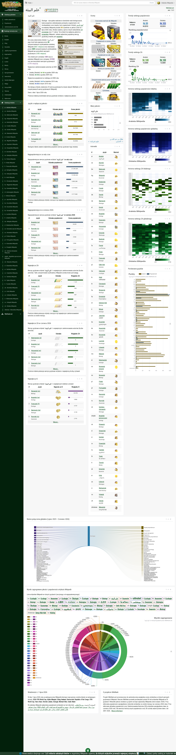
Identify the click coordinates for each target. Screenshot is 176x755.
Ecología (33, 598)
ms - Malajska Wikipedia (11, 221)
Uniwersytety (8, 95)
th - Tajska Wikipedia (10, 280)
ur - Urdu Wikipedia (10, 291)
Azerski (101, 163)
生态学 (103, 602)
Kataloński (102, 182)
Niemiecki (102, 201)
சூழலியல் (67, 609)
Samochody (8, 76)
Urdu (100, 475)
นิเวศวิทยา (124, 602)
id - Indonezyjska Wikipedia (12, 192)
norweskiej (45, 34)
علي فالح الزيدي (45, 710)
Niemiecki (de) (36, 192)
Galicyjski (102, 265)
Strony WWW (8, 87)
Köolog (52, 613)
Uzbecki (101, 482)
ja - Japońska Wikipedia (11, 199)
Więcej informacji (117, 711)
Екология (148, 602)
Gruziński (102, 322)
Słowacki (102, 424)
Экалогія (152, 609)
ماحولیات (109, 609)
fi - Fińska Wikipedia (10, 162)
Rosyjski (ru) (35, 179)
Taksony (7, 91)
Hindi (100, 277)
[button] (77, 15)
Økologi (54, 606)
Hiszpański (102, 226)
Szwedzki (102, 443)
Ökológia (33, 606)
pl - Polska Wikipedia (10, 236)
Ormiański (102, 297)
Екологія (125, 598)
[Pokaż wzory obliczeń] (87, 750)
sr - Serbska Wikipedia (10, 269)
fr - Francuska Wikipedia (11, 166)
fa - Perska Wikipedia (10, 159)
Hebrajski (102, 271)
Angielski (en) (35, 173)
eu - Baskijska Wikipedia (11, 155)
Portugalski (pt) (36, 139)
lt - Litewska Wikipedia (10, 218)
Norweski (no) (35, 113)
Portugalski (102, 388)
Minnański (102, 507)
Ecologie (169, 598)
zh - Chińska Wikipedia (10, 306)
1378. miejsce (32, 64)
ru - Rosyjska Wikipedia (11, 247)
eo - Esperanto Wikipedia (11, 144)
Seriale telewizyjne (9, 80)
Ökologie (75, 598)
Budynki (7, 39)
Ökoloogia (88, 609)
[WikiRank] (11, 4)
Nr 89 (145, 23)
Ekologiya (82, 602)
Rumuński (102, 394)
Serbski (101, 437)
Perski (101, 246)
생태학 (78, 609)
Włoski (101, 309)
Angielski (101, 214)
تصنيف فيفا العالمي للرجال (78, 707)
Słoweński (102, 431)
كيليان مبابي (56, 710)
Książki (6, 58)
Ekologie (43, 602)
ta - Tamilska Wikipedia (11, 276)
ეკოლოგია (88, 606)
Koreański (102, 335)
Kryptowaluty (8, 54)
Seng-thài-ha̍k (40, 613)
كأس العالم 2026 (43, 707)
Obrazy (6, 69)
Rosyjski (101, 401)
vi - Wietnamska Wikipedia (11, 298)
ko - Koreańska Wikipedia (11, 210)
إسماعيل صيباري (33, 710)
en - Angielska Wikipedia (11, 140)
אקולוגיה (71, 602)
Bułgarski (102, 175)
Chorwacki (102, 284)
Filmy (6, 43)
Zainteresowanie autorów (11, 27)
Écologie (85, 598)
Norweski (102, 375)
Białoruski (102, 169)
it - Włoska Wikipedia (10, 196)
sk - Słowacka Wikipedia (11, 262)
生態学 (61, 602)
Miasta (6, 65)
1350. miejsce (40, 54)
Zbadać (152, 3)
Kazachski (102, 328)
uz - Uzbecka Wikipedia (11, 295)
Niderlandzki (103, 360)
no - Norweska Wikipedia (11, 232)
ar (40, 8)
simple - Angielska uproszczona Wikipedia (13, 257)
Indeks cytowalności (10, 19)
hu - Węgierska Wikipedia (11, 184)
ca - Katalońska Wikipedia (11, 122)
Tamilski (101, 450)
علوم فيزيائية (93, 141)
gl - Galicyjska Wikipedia (11, 170)
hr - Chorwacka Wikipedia (11, 181)
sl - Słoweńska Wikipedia (11, 265)
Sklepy (6, 84)
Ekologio (121, 609)
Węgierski (102, 290)
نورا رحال (91, 707)
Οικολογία (75, 606)
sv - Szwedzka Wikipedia (11, 273)
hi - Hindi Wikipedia (10, 177)
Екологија (44, 606)
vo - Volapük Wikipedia (11, 302)
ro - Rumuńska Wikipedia (11, 243)
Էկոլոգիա (45, 609)
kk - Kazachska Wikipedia (11, 207)
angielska (59, 37)
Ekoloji (52, 602)
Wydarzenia (8, 98)
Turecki (101, 463)
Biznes (6, 36)
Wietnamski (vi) (36, 126)
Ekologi (104, 598)
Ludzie (6, 61)
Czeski (101, 188)
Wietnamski (102, 488)
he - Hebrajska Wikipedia (11, 174)
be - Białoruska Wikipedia (11, 115)
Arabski (101, 156)
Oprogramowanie (9, 72)
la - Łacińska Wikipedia (10, 214)
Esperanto (102, 220)
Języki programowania (10, 50)
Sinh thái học (121, 606)
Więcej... (55, 144)
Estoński (101, 233)
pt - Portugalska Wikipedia (12, 240)
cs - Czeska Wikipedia (10, 126)
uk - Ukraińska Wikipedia (11, 287)
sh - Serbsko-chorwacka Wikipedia (11, 252)
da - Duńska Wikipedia (10, 129)
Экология (54, 598)
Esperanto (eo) (36, 120)
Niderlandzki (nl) (36, 338)
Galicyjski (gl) (35, 133)
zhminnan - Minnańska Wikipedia (13, 310)
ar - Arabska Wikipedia (10, 107)
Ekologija (93, 602)
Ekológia (65, 606)
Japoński (102, 316)
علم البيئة (80, 25)
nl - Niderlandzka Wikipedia (12, 225)
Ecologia (65, 598)
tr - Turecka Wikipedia (10, 284)
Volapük (101, 494)
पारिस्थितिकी (137, 598)
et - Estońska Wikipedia (11, 151)
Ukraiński (102, 469)
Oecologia (141, 609)
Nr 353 (163, 23)
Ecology (44, 598)
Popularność (8, 23)
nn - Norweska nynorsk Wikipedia (13, 229)
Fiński (101, 252)
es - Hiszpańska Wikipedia (11, 148)
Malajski (101, 354)
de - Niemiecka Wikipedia (11, 133)
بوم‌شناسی (137, 602)
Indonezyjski (103, 303)
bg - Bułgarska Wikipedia (11, 118)
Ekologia (95, 598)
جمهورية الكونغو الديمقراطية (58, 707)
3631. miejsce (38, 47)
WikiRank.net (170, 8)
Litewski (101, 347)
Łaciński (101, 341)
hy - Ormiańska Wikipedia (11, 188)
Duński (101, 195)
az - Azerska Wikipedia (10, 111)
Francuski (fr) (35, 235)
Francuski (102, 258)
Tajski (101, 456)
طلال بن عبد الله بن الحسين (116, 140)
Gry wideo (7, 47)
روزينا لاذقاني (79, 705)
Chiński (101, 501)
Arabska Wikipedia (167, 3)
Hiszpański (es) (36, 167)
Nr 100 (145, 60)
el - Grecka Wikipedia (10, 137)
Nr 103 (163, 60)
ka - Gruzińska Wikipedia (11, 203)
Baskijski (101, 239)
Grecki (101, 207)
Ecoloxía (131, 609)
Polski (29, 3)
